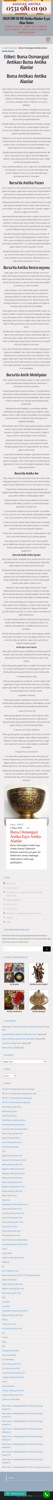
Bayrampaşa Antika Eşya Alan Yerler (13, 1173)
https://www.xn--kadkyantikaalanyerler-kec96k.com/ (23, 913)
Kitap (3, 1297)
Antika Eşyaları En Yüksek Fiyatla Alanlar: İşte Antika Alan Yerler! (22, 1026)
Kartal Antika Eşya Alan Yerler (11, 1293)
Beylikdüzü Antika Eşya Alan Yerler (13, 1186)
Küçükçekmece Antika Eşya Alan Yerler (15, 1310)
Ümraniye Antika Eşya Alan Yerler (13, 1390)
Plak (3, 1332)
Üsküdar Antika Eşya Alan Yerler (12, 1394)
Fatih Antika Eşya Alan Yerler (11, 1235)
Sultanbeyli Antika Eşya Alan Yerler (13, 1372)
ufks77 (20, 825)
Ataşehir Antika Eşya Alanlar (11, 1137)
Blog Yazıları (13, 47)
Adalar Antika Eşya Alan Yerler (11, 1106)
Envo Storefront (37, 1495)
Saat (3, 1346)
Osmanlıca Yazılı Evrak (9, 1324)
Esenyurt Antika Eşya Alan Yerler (12, 1222)
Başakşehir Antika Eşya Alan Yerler (13, 1168)
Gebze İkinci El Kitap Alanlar (11, 1043)
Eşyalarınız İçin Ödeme (10, 1226)
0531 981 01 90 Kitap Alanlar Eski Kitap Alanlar (17, 1098)
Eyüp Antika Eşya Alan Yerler (11, 1231)
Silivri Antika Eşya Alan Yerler (11, 1363)
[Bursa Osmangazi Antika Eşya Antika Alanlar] (26, 805)
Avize (4, 1151)
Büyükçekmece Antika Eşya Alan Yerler (15, 1204)
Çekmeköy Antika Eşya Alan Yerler (13, 1213)
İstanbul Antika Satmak (9, 1279)
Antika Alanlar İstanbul (9, 1115)
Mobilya (4, 1319)
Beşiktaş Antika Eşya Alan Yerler (12, 1177)
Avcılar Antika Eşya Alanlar (10, 1146)
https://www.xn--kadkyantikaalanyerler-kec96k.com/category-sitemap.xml (26, 1467)
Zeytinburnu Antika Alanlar (11, 1399)
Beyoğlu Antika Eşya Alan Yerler (12, 1191)
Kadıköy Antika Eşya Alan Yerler (12, 1284)
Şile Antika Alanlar (8, 1359)
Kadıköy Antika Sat (8, 1047)
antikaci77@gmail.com (13, 900)
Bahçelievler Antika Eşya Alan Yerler (14, 1160)
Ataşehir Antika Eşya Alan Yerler (12, 1133)
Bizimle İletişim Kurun (9, 1195)
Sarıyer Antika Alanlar (9, 1355)
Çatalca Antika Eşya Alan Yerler (12, 1208)
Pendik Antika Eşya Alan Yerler (12, 1328)
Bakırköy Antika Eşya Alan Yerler (12, 1164)
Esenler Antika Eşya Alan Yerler (12, 1217)
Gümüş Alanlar (7, 1253)
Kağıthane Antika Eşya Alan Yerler (13, 1288)
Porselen (5, 1337)
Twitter (8, 922)
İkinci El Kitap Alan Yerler (10, 1270)
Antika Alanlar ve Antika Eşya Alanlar (13, 1120)
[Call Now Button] (46, 1494)
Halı (3, 1266)
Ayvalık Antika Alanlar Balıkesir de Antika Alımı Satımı (19, 1034)
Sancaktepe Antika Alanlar (10, 1350)
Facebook (9, 917)
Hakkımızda (5, 1262)
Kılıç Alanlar (6, 1306)
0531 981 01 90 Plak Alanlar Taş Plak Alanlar (16, 1102)
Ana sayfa (5, 47)
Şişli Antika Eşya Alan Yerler (11, 1368)
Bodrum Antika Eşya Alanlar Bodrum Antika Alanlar (18, 1038)
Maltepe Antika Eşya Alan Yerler (12, 1315)
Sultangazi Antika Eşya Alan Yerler (13, 1377)
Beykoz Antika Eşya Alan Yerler (12, 1182)
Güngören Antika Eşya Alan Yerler (13, 1257)
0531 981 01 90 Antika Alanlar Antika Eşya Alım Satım (19, 1093)
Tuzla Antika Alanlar (8, 1386)
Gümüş (4, 1248)
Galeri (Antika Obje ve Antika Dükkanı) (15, 1239)
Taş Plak (4, 1381)
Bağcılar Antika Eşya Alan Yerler (12, 1155)
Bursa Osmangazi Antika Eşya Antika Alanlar (25, 836)
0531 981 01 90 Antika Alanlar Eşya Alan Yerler (26, 20)
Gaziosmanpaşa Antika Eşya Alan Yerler (15, 1244)
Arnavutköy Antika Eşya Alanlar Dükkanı (15, 1129)
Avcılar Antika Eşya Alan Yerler (12, 1142)
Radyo (4, 1341)
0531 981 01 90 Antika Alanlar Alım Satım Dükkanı (18, 1089)
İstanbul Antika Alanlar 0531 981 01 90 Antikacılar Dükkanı (21, 1275)
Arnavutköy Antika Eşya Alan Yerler (13, 1124)
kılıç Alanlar (6, 1301)
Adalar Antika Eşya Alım (9, 1111)
